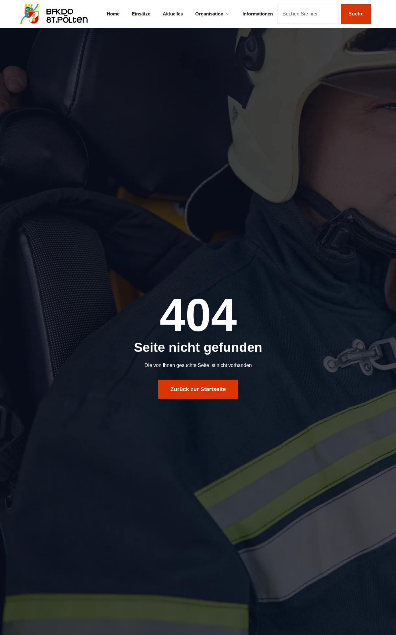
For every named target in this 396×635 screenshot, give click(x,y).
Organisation (209, 13)
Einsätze (141, 13)
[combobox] (307, 14)
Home (113, 13)
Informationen (258, 13)
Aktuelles (173, 13)
